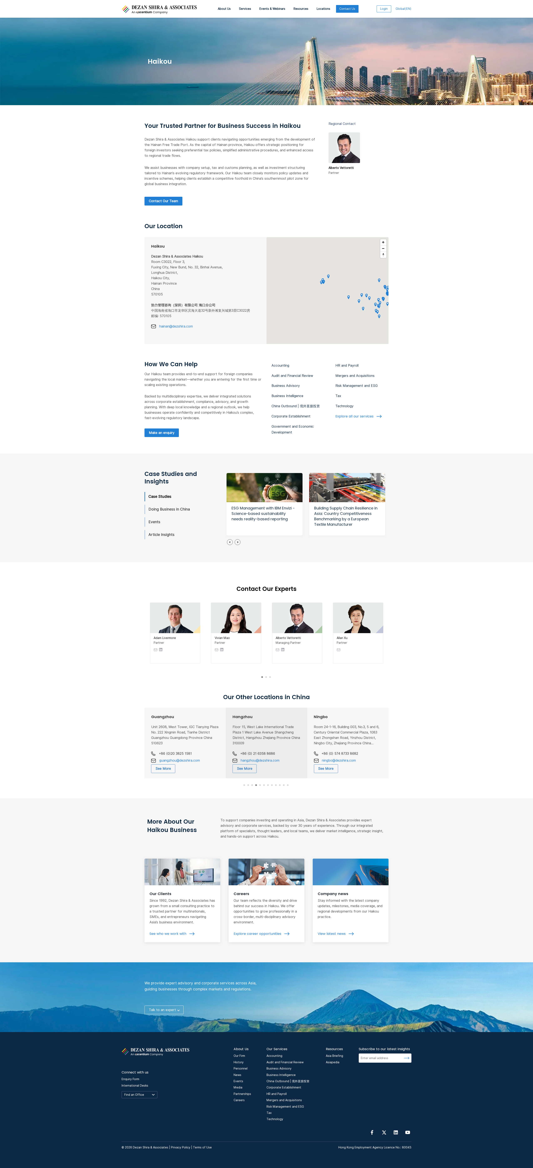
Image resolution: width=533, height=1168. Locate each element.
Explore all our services (355, 416)
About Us (224, 8)
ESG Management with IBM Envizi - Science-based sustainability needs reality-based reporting (263, 514)
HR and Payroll (347, 365)
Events (154, 522)
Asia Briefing (334, 1055)
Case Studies (159, 496)
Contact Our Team (163, 201)
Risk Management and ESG (356, 386)
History (239, 1062)
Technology (344, 406)
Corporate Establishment (290, 416)
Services (245, 8)
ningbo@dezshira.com (339, 760)
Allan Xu (342, 638)
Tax (338, 396)
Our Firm (239, 1055)
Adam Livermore (165, 638)
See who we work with (168, 933)
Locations (323, 8)
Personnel (241, 1068)
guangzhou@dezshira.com (179, 760)
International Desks (135, 1085)
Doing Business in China (169, 509)
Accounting (280, 365)
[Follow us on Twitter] (383, 1132)
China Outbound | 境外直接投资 (295, 406)
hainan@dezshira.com (176, 326)
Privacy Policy (180, 1147)
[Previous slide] (230, 542)
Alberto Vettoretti (288, 638)
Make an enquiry (161, 433)
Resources (301, 8)
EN (403, 9)
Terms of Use (202, 1147)
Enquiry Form (130, 1079)
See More (163, 769)
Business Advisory (285, 386)
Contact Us (347, 8)
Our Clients (160, 893)
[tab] (262, 677)
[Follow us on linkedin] (395, 1132)
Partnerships (242, 1094)
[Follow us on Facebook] (372, 1132)
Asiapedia (332, 1062)
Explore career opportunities (258, 933)
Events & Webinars (272, 8)
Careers (241, 893)
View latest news (332, 933)
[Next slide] (237, 542)
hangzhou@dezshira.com (260, 760)
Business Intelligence (287, 396)
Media (238, 1087)
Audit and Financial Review (292, 376)
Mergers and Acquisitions (355, 376)
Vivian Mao (222, 638)
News (237, 1075)
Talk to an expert (162, 1010)
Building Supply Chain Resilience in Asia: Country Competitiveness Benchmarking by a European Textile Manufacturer (345, 516)
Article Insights (161, 534)
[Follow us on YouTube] (407, 1132)
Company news (333, 893)
